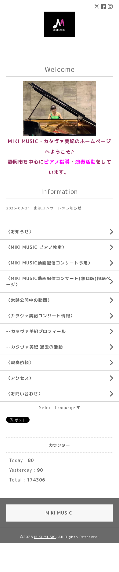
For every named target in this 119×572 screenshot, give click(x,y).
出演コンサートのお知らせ (57, 208)
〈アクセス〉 (20, 378)
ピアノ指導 (57, 161)
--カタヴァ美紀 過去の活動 (34, 347)
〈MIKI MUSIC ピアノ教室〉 (36, 247)
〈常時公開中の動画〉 (29, 300)
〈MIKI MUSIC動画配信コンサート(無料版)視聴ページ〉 (58, 281)
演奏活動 (85, 161)
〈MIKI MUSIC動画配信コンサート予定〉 (49, 263)
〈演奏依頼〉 (20, 362)
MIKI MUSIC (45, 536)
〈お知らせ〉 (20, 231)
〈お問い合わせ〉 (24, 394)
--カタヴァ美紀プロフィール (36, 331)
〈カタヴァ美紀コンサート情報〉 (40, 316)
